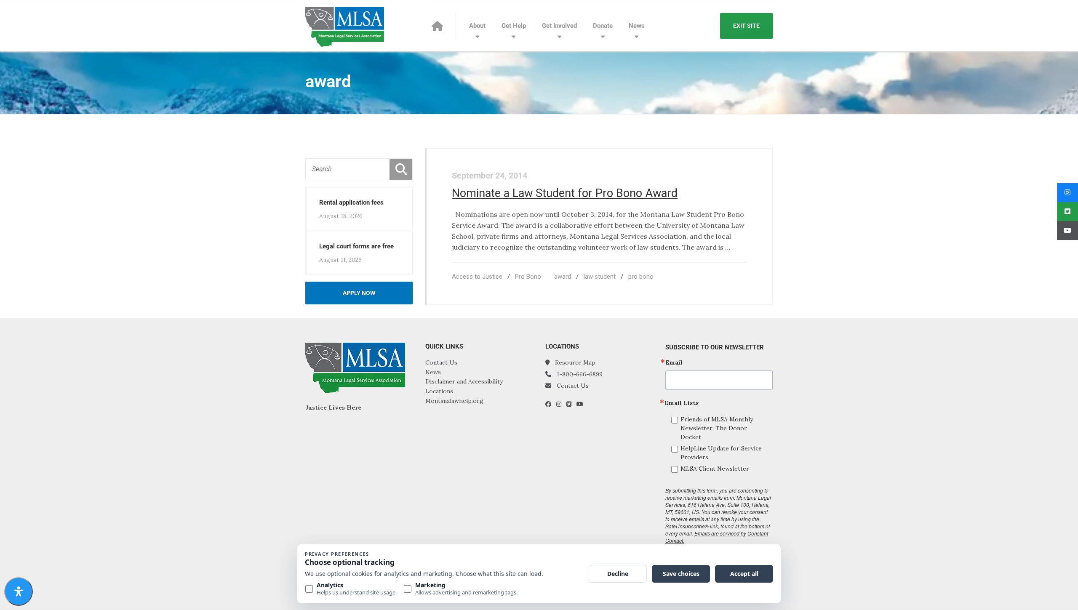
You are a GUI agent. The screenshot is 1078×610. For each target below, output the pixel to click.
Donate (603, 25)
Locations (439, 391)
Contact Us (441, 362)
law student (600, 276)
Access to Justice (477, 276)
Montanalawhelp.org (454, 401)
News (637, 25)
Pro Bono (528, 276)
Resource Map (575, 362)
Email (674, 362)
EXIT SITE (746, 25)
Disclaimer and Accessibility (464, 381)
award (562, 276)
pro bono (641, 276)
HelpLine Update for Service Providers (721, 453)
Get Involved (559, 25)
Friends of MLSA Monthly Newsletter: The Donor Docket (716, 428)
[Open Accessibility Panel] (18, 591)
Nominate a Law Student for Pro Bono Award (565, 193)
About (477, 25)
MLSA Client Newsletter (714, 468)
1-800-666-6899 (580, 374)
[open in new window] (550, 404)
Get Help (514, 25)
